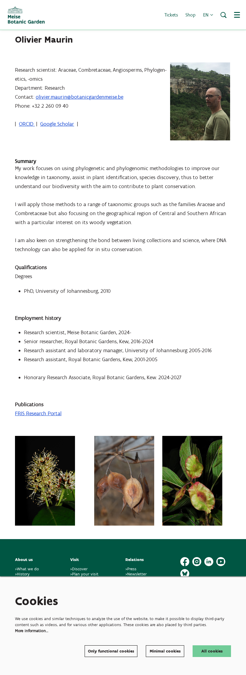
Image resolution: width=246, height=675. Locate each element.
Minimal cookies (165, 651)
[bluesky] (184, 573)
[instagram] (196, 561)
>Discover (79, 569)
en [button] (206, 14)
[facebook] (184, 561)
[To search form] (223, 15)
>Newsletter (136, 574)
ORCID (27, 124)
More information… (31, 630)
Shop (190, 15)
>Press (130, 569)
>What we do (28, 569)
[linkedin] (208, 561)
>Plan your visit (84, 574)
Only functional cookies (111, 651)
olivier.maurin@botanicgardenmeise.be (79, 97)
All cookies (212, 651)
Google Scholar (57, 124)
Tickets (171, 15)
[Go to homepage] (26, 15)
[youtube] (220, 561)
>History (22, 574)
